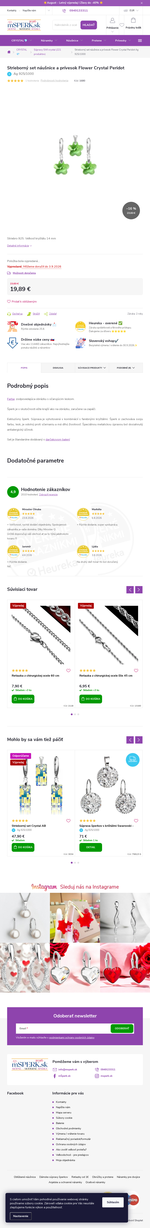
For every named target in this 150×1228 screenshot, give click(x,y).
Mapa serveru (63, 1112)
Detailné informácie (18, 245)
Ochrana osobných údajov (71, 1144)
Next (138, 589)
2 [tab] (75, 714)
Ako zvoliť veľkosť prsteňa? (71, 1149)
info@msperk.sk (67, 1069)
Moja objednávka (65, 1160)
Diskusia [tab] (58, 367)
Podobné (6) (124, 367)
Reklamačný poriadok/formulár (73, 1139)
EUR (132, 10)
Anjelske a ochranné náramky (65, 1182)
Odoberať (122, 1028)
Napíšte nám (29, 10)
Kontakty (11, 10)
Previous (130, 589)
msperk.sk (106, 1076)
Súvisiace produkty (90, 367)
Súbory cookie (64, 1118)
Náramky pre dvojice (128, 1177)
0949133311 (108, 1069)
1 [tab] (72, 714)
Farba (10, 399)
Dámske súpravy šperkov (53, 1177)
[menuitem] (22, 40)
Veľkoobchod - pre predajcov (72, 1155)
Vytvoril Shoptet (134, 1220)
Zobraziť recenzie (48, 494)
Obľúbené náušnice (25, 1177)
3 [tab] (78, 714)
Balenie (60, 1123)
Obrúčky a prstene (102, 1177)
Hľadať (89, 25)
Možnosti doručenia (24, 273)
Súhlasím (113, 1202)
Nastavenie (20, 1216)
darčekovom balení (58, 440)
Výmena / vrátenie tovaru (70, 1133)
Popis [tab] (24, 367)
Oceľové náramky (95, 1182)
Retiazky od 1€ (80, 1177)
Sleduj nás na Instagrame (89, 886)
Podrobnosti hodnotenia (54, 80)
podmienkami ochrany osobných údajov (71, 1037)
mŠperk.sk (64, 1076)
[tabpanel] (41, 654)
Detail (90, 847)
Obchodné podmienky (68, 1128)
